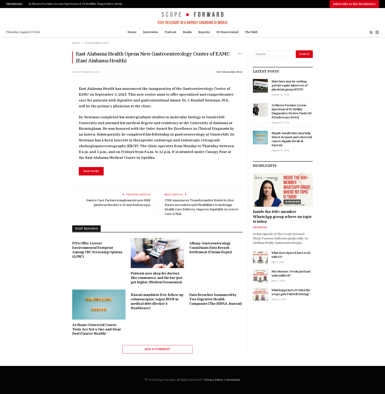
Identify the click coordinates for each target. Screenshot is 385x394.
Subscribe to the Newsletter (354, 4)
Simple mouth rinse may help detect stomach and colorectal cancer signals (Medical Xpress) (292, 139)
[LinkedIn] (58, 117)
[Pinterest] (58, 126)
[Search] (371, 32)
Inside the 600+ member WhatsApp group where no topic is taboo (282, 216)
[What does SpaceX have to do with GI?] (260, 257)
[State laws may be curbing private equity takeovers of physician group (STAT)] (260, 86)
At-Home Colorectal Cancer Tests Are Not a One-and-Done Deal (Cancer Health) (96, 329)
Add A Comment (157, 349)
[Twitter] (58, 108)
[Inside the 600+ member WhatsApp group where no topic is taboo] (283, 190)
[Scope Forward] (192, 17)
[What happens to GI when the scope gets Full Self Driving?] (260, 294)
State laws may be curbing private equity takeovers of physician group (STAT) (290, 85)
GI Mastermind (227, 32)
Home (132, 32)
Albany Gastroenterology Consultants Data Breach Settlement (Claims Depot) (210, 247)
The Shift (251, 32)
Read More (91, 171)
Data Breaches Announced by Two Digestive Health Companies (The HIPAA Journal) (215, 299)
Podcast (170, 32)
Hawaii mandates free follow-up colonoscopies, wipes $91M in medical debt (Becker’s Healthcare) (157, 301)
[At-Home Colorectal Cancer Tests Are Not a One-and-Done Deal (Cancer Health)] (99, 305)
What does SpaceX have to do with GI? (291, 255)
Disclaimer (233, 380)
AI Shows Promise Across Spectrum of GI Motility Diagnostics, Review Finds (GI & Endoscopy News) (78, 4)
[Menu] (377, 32)
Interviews (150, 32)
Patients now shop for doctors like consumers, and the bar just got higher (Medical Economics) (156, 277)
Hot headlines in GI (229, 72)
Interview (260, 227)
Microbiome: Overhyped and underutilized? (291, 273)
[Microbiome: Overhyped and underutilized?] (260, 276)
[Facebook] (58, 98)
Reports (204, 32)
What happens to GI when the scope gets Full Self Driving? (291, 292)
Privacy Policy (213, 380)
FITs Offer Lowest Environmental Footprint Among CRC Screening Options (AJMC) (97, 249)
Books (187, 32)
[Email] (58, 135)
